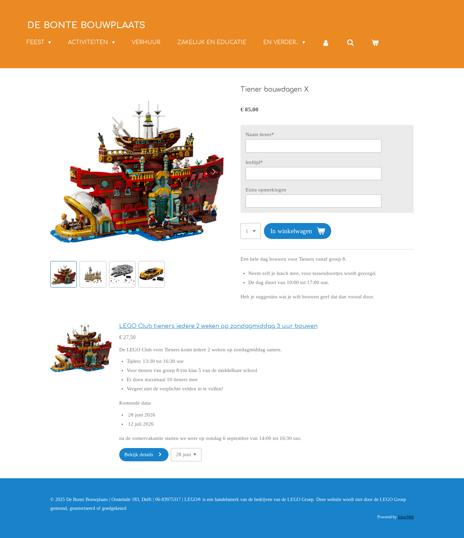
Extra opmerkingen (266, 189)
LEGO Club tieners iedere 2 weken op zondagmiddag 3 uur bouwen (218, 326)
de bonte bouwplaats (86, 25)
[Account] (325, 43)
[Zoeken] (350, 43)
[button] (63, 274)
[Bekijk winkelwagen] (375, 43)
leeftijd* (254, 162)
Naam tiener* (260, 134)
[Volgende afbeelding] (213, 172)
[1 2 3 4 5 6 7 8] (250, 231)
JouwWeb (406, 517)
